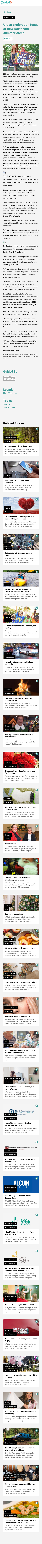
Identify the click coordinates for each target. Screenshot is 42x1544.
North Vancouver (10, 393)
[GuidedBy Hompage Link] (7, 3)
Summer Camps (9, 17)
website (27, 331)
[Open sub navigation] (39, 3)
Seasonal (6, 404)
